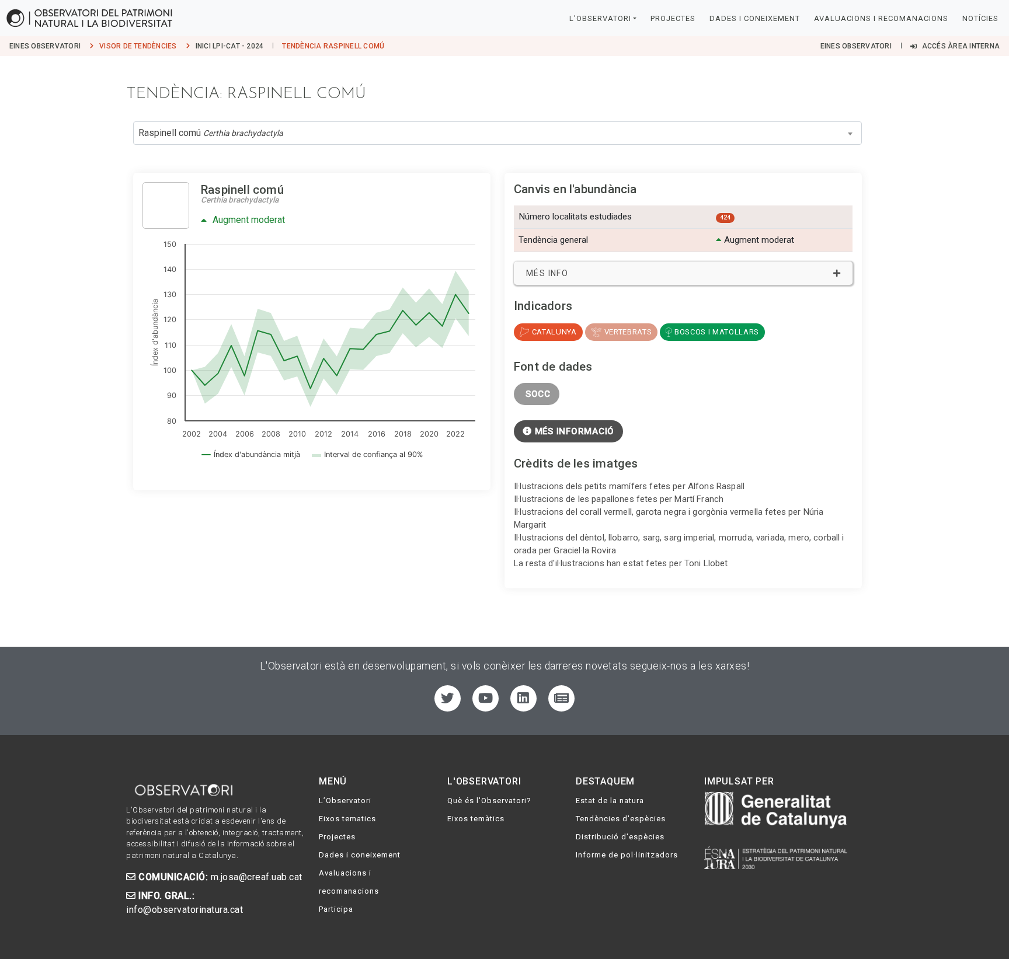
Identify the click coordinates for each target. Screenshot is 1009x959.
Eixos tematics (347, 818)
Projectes (672, 18)
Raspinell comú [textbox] (210, 132)
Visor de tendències (138, 46)
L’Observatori (345, 800)
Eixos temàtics (476, 818)
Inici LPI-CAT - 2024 (230, 46)
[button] (683, 273)
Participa (336, 909)
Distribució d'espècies (620, 836)
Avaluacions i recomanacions (881, 18)
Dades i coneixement (754, 18)
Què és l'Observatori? (489, 800)
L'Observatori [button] (600, 18)
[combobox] (497, 133)
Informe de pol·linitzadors (627, 854)
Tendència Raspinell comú (333, 46)
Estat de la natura (610, 800)
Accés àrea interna (960, 46)
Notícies (980, 18)
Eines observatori (45, 46)
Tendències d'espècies (621, 818)
